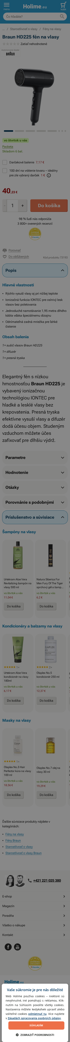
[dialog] (35, 1013)
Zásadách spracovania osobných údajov (34, 1018)
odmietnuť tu (37, 1014)
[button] (35, 1035)
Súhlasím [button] (36, 1025)
